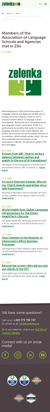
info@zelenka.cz (29, 323)
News (18, 13)
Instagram (17, 355)
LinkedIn (30, 355)
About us (9, 13)
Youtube (42, 355)
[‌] (2, 13)
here (13, 145)
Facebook (5, 355)
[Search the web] (40, 4)
